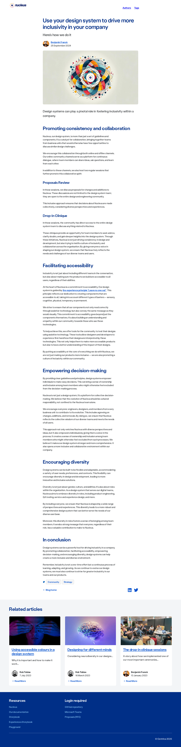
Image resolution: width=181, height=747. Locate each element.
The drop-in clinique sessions (144, 649)
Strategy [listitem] (68, 581)
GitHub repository (74, 706)
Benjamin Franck (59, 42)
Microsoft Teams (73, 711)
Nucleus (13, 706)
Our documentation (18, 711)
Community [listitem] (53, 581)
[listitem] (130, 590)
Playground (14, 726)
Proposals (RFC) (73, 716)
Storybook (14, 716)
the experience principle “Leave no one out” (84, 290)
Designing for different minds (89, 649)
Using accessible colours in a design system (33, 651)
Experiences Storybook (20, 721)
